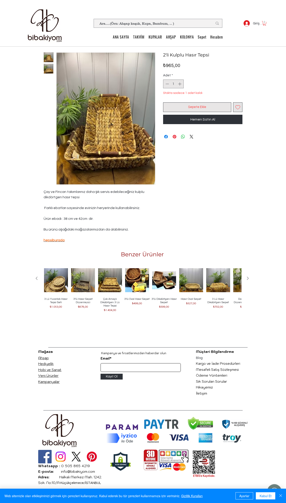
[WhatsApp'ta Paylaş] (183, 136)
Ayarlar (244, 496)
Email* (106, 358)
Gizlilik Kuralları (192, 496)
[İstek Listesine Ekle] (238, 107)
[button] (264, 23)
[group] (142, 298)
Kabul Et (265, 496)
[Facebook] (45, 456)
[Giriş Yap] (244, 23)
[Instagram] (60, 456)
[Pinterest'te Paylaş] (174, 136)
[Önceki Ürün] (36, 278)
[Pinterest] (92, 456)
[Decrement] (167, 84)
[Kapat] (280, 495)
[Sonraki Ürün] (247, 278)
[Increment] (180, 84)
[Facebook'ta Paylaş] (166, 136)
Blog (199, 358)
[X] (76, 456)
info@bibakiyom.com (78, 471)
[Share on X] (191, 136)
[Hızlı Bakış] (56, 280)
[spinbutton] (173, 84)
